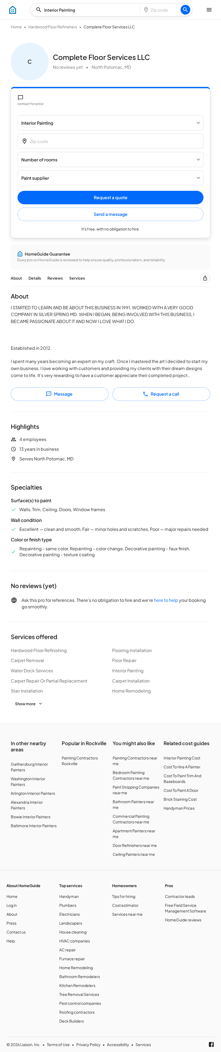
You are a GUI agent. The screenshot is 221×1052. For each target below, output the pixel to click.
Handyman (69, 896)
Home (16, 26)
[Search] (185, 10)
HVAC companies (74, 940)
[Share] (205, 278)
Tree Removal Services (79, 994)
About (16, 278)
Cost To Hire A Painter (182, 766)
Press (11, 923)
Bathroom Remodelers (79, 976)
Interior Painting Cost (182, 757)
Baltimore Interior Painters (34, 825)
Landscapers (70, 923)
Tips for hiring (123, 896)
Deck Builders (71, 1021)
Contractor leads (180, 896)
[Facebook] (211, 1044)
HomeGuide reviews (183, 919)
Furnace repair (72, 958)
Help (10, 940)
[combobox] (87, 10)
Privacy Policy (88, 1044)
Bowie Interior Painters (30, 816)
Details (35, 278)
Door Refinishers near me (135, 845)
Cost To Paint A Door (181, 790)
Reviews (55, 278)
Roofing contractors (77, 1012)
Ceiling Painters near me (134, 854)
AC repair (67, 949)
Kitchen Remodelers (77, 985)
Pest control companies (80, 1003)
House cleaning (73, 931)
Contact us (16, 931)
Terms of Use (58, 1044)
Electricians (69, 914)
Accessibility (118, 1044)
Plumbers (67, 905)
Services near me (127, 914)
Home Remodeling (76, 967)
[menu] (12, 9)
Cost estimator (125, 905)
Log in (11, 905)
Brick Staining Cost (180, 799)
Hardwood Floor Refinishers (52, 26)
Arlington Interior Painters (33, 793)
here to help (166, 600)
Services (77, 278)
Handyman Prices (179, 808)
